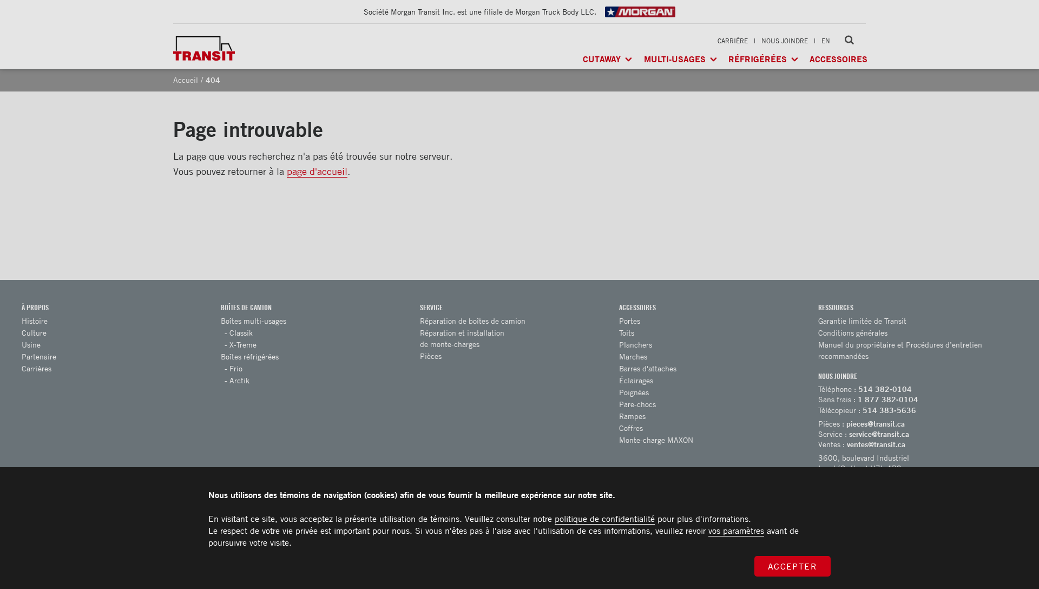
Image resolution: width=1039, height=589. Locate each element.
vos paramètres (736, 530)
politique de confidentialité (605, 518)
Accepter (793, 566)
